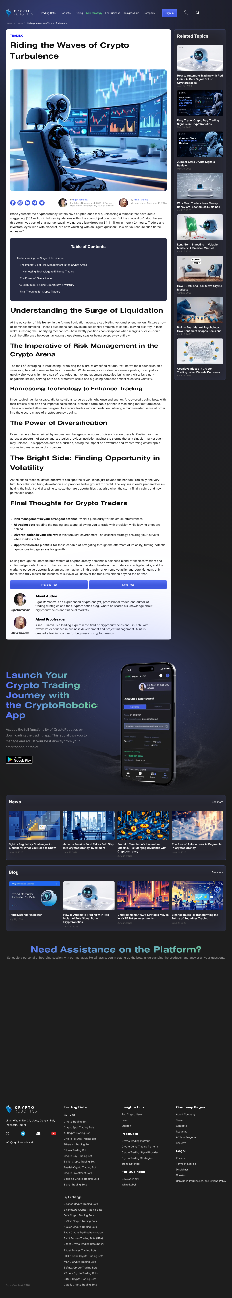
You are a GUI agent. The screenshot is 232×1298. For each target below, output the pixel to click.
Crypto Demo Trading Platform (140, 1146)
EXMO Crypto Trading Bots (80, 1278)
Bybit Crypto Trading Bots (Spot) (83, 1232)
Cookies (180, 1175)
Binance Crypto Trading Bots (81, 1203)
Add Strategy (94, 12)
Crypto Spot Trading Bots (79, 1127)
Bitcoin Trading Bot (75, 1150)
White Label (129, 1184)
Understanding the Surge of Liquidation (40, 258)
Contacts (181, 1125)
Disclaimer (182, 1169)
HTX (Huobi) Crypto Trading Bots (83, 1256)
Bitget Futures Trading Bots (80, 1250)
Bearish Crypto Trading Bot (80, 1167)
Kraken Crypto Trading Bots (80, 1226)
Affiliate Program (186, 1137)
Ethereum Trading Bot (77, 1144)
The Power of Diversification (36, 278)
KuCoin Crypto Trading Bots (80, 1221)
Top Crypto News (132, 1114)
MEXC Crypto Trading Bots (80, 1261)
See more (217, 802)
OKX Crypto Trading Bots (79, 1215)
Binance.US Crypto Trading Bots (83, 1209)
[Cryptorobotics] (19, 13)
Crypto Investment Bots (78, 1172)
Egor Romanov (79, 199)
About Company (185, 1114)
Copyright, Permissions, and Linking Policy (201, 1180)
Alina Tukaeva (139, 199)
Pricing (79, 12)
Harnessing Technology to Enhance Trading (48, 271)
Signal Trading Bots (75, 1184)
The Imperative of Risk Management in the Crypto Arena (53, 264)
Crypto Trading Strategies (137, 1158)
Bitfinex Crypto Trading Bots (80, 1267)
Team (179, 1120)
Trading (16, 35)
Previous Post (49, 584)
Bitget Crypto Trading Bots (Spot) (84, 1243)
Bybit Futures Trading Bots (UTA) (83, 1238)
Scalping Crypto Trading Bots (81, 1178)
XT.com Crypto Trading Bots (81, 1273)
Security (181, 1142)
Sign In (169, 12)
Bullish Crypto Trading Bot (79, 1161)
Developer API (130, 1178)
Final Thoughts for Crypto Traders (40, 291)
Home (9, 23)
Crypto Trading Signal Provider (140, 1152)
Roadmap (181, 1131)
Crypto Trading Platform (136, 1140)
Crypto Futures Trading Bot (80, 1138)
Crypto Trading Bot (75, 1121)
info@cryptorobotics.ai (19, 1142)
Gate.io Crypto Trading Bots (80, 1284)
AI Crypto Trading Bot (77, 1132)
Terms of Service (186, 1163)
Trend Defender (131, 1163)
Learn (20, 23)
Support (126, 1125)
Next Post (128, 584)
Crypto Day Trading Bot (78, 1155)
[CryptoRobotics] (21, 1109)
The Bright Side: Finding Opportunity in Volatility (45, 284)
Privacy (180, 1158)
